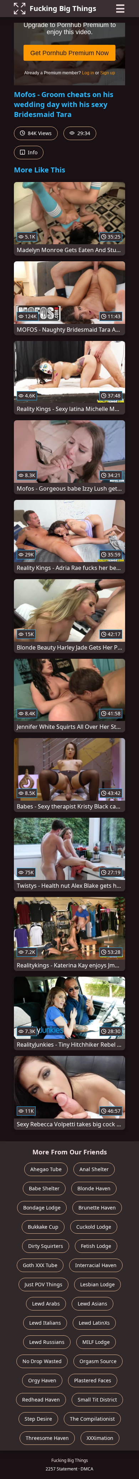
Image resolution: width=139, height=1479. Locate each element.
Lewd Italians (45, 1322)
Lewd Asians (92, 1303)
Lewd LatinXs (94, 1322)
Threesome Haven (47, 1438)
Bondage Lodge (42, 1207)
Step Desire (38, 1418)
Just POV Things (43, 1284)
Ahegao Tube (46, 1169)
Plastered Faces (92, 1380)
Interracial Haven (96, 1265)
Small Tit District (97, 1399)
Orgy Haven (42, 1380)
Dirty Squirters (45, 1246)
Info (31, 152)
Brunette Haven (97, 1207)
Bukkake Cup (43, 1226)
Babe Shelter (44, 1188)
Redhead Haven (41, 1399)
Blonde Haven (93, 1188)
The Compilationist (92, 1418)
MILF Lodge (96, 1342)
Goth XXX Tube (40, 1265)
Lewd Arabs (46, 1303)
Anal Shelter (94, 1169)
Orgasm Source (98, 1361)
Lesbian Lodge (97, 1284)
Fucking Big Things (63, 8)
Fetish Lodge (96, 1246)
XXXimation (100, 1438)
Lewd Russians (47, 1342)
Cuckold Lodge (93, 1226)
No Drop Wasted (42, 1361)
